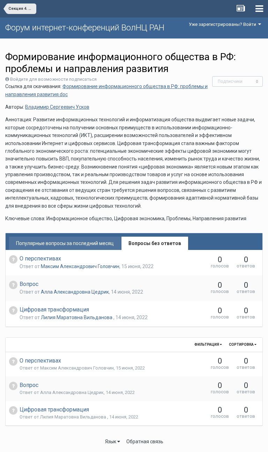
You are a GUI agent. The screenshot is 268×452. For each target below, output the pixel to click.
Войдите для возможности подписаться (53, 79)
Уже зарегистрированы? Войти (223, 24)
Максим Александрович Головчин (80, 266)
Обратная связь (144, 441)
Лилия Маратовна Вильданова (77, 317)
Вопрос (29, 284)
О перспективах (40, 258)
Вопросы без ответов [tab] (154, 243)
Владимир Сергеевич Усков (57, 107)
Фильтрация (207, 344)
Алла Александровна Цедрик (75, 292)
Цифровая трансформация (54, 309)
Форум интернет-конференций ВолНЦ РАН (84, 28)
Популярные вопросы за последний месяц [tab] (65, 243)
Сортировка (241, 344)
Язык (111, 441)
